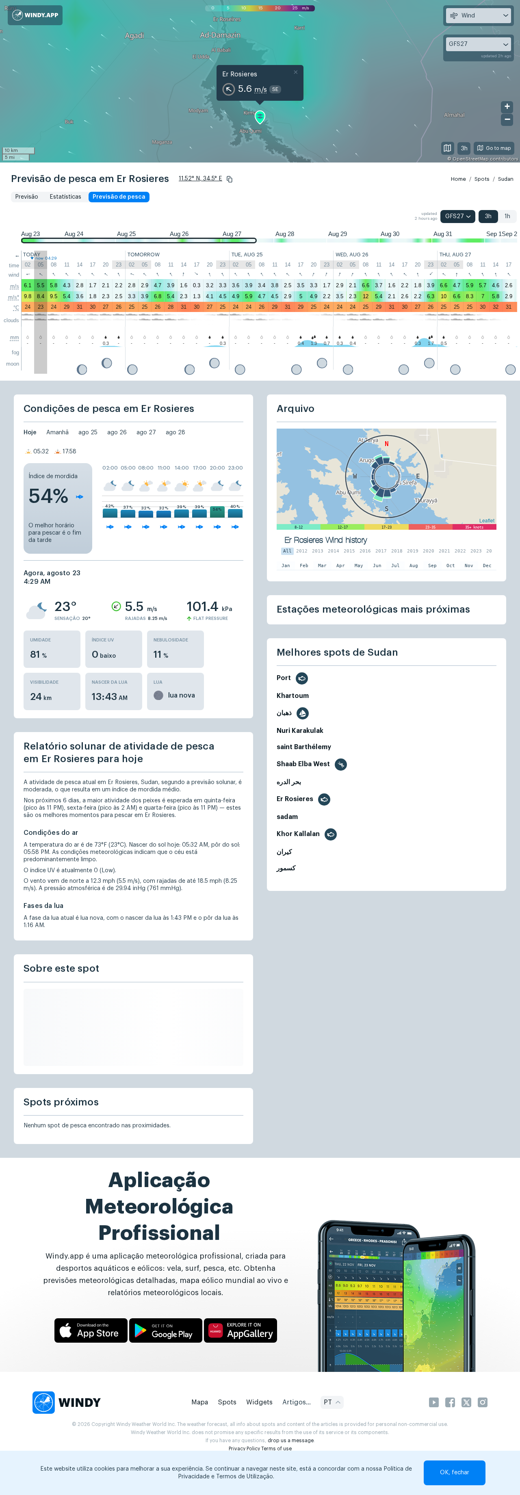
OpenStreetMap (471, 159)
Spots (482, 179)
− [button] (507, 119)
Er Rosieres (239, 74)
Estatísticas (65, 197)
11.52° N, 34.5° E (200, 179)
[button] (229, 179)
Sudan (506, 179)
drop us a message (291, 1440)
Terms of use (276, 1448)
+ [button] (507, 106)
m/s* (13, 297)
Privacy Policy (244, 1448)
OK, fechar (454, 1473)
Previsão (26, 197)
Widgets (259, 1402)
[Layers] (447, 148)
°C (16, 308)
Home (458, 179)
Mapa (199, 1402)
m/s (14, 286)
